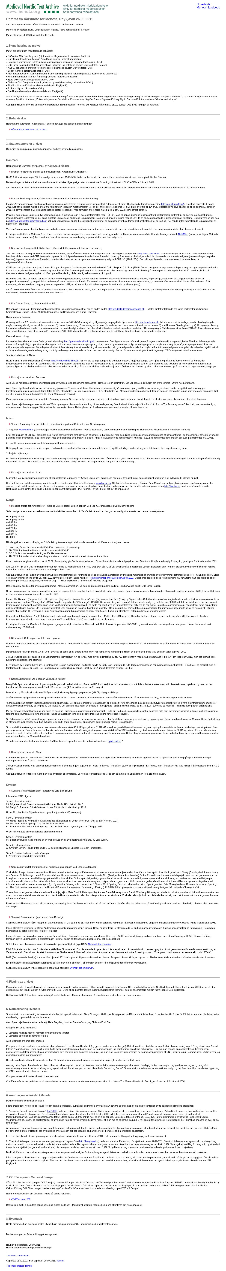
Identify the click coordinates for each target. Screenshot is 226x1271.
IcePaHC (51, 1111)
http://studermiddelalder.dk (64, 360)
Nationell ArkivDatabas (99, 944)
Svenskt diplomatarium (81, 968)
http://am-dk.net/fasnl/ (172, 204)
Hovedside (203, 4)
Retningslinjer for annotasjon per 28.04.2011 (111, 577)
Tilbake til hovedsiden (17, 1255)
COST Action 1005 (20, 1199)
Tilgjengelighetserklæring (19, 1265)
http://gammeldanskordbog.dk (79, 341)
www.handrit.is (26, 429)
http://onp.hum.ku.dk (149, 253)
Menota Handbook (208, 7)
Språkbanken (114, 741)
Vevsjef (60, 1260)
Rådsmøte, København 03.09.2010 (29, 129)
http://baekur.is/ (172, 486)
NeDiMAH (183, 234)
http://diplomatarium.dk (147, 322)
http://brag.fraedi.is (89, 1141)
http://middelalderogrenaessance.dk (126, 309)
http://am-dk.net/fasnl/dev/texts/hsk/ (28, 221)
